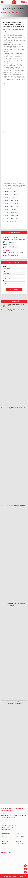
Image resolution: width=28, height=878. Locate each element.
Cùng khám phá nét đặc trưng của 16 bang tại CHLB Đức (16, 305)
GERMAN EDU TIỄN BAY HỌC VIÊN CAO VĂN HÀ (17, 408)
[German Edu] (14, 2)
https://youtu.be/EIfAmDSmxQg (10, 212)
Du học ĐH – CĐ (19, 841)
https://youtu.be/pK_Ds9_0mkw (10, 194)
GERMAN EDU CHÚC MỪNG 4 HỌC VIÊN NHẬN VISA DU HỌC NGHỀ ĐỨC (17, 702)
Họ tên (4, 266)
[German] (22, 2)
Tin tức (3, 845)
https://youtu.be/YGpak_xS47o (10, 218)
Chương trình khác (20, 843)
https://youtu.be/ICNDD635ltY (10, 200)
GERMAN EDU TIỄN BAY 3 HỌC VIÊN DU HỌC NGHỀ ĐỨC (17, 604)
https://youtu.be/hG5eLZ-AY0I (10, 203)
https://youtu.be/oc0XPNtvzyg (10, 209)
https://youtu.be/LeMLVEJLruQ (10, 221)
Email (4, 271)
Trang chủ (3, 8)
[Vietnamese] (24, 2)
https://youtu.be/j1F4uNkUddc (10, 197)
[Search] (26, 2)
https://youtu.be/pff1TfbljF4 (9, 191)
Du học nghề (18, 839)
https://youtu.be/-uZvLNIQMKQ (10, 215)
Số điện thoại (6, 276)
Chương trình (4, 839)
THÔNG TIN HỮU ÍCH (12, 8)
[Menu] (2, 2)
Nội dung (5, 280)
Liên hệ (3, 848)
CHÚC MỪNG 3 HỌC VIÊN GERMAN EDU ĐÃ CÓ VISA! (17, 506)
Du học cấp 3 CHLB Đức (21, 836)
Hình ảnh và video (6, 843)
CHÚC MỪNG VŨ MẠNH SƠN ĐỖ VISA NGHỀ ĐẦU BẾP (16, 310)
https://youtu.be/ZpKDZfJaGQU (10, 206)
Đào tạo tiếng (5, 841)
